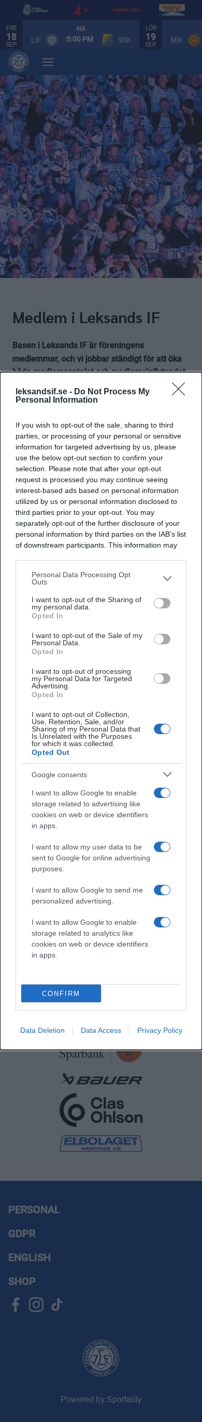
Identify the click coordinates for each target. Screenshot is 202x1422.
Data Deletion (42, 1030)
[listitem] (101, 578)
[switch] (162, 603)
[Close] (182, 392)
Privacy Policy (159, 1030)
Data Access (101, 1030)
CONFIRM (61, 994)
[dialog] (101, 711)
